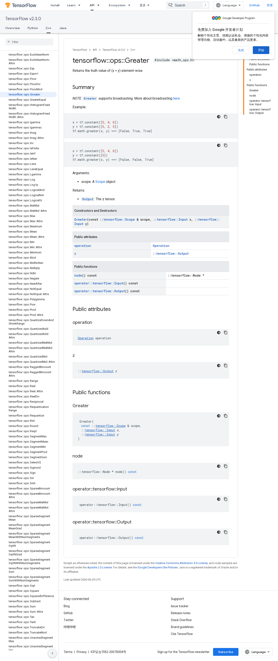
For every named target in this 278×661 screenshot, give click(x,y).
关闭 (241, 50)
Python (33, 28)
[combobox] (188, 5)
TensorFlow (80, 49)
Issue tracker (180, 606)
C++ (48, 28)
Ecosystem (117, 5)
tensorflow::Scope (119, 219)
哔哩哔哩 (70, 627)
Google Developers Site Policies (157, 567)
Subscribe (225, 652)
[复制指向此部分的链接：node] (87, 456)
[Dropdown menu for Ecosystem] (130, 5)
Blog (67, 606)
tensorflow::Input (172, 219)
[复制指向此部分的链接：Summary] (98, 87)
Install (55, 5)
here (176, 98)
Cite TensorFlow (182, 634)
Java (62, 28)
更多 (143, 5)
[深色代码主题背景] (218, 116)
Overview (12, 28)
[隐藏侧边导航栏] (52, 653)
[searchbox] (29, 41)
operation (82, 246)
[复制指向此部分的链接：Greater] (93, 406)
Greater (90, 98)
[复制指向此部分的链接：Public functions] (114, 392)
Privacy (82, 652)
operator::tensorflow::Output (99, 291)
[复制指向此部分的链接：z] (79, 355)
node (78, 275)
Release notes (180, 613)
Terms (68, 652)
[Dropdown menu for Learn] (80, 5)
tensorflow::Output (172, 253)
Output (87, 199)
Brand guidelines (182, 627)
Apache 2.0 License (99, 567)
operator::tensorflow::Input (98, 283)
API (92, 5)
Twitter (69, 620)
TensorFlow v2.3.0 (23, 18)
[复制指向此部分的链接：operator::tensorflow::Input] (131, 489)
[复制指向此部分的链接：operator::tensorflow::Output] (135, 522)
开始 (261, 50)
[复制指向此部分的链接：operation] (96, 322)
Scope (100, 182)
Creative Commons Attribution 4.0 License (181, 563)
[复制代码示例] (225, 116)
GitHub (254, 5)
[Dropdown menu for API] (99, 5)
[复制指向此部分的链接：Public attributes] (115, 309)
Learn (71, 5)
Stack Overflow (181, 620)
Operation (161, 246)
